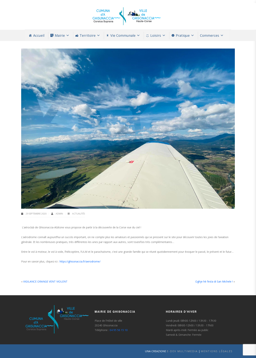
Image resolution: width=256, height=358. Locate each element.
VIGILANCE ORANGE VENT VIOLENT (45, 281)
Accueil (38, 35)
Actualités (78, 213)
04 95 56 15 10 (119, 330)
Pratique (183, 35)
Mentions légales (217, 351)
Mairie (60, 35)
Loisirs (155, 35)
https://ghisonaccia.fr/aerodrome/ (80, 261)
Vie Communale (122, 35)
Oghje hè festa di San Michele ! (214, 281)
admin (60, 213)
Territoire (88, 35)
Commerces (209, 35)
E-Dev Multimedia (182, 351)
